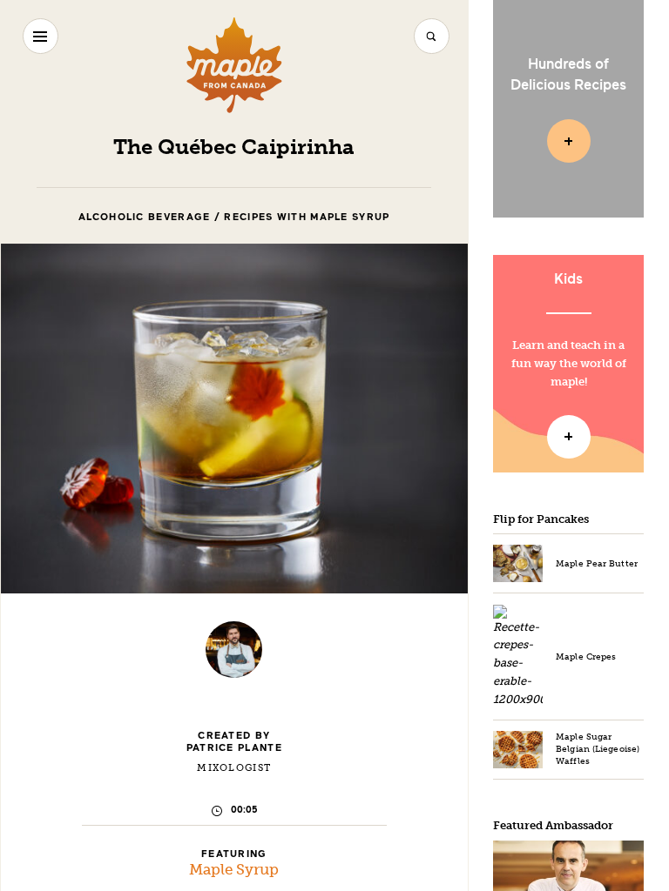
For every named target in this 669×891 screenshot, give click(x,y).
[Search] (431, 36)
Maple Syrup (234, 870)
